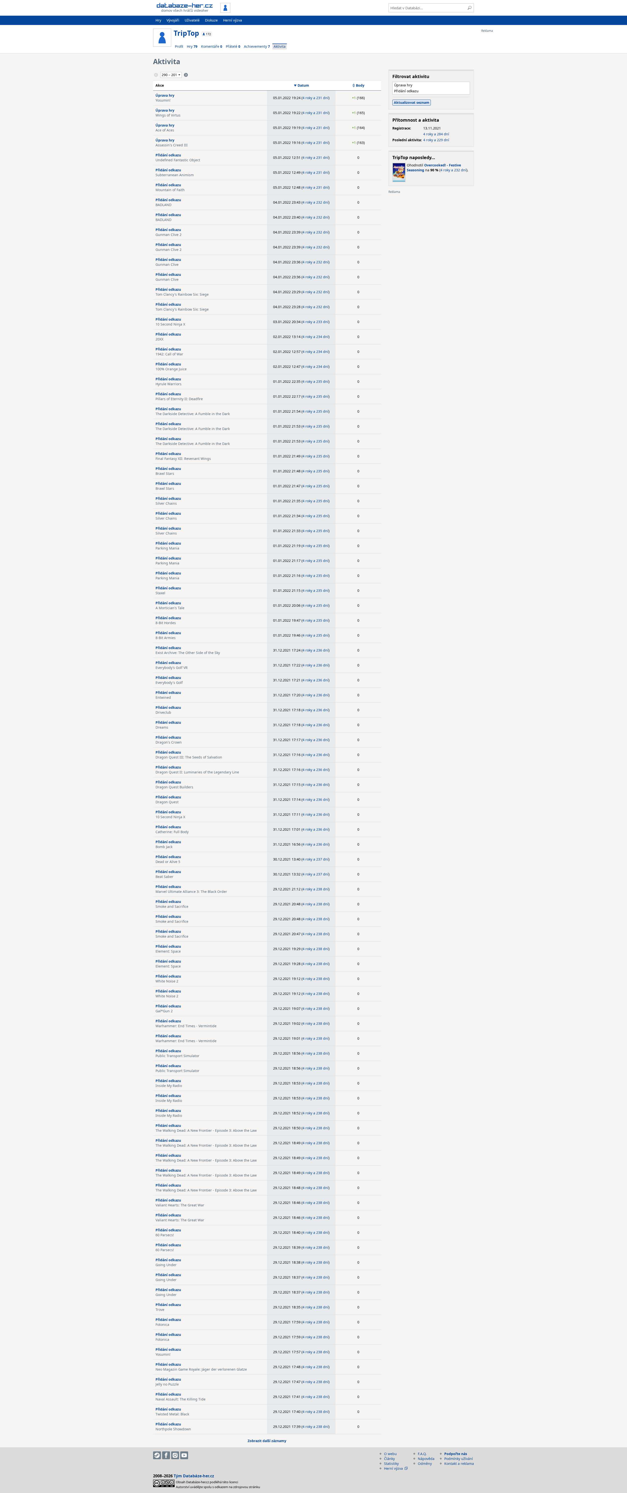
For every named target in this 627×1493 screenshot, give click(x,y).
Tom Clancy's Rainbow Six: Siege (182, 294)
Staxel (160, 593)
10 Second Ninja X (170, 324)
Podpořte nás (455, 1453)
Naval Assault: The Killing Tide (180, 1399)
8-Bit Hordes (166, 622)
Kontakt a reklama (459, 1463)
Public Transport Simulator (177, 1055)
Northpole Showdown (173, 1429)
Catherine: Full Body (172, 831)
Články (389, 1458)
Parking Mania (167, 548)
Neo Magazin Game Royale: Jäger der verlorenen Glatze (201, 1369)
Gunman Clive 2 (168, 234)
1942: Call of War (169, 354)
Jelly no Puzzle (167, 1384)
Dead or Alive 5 (168, 861)
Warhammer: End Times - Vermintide (186, 1026)
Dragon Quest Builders (174, 787)
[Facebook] (166, 1455)
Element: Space (168, 951)
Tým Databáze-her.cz (194, 1476)
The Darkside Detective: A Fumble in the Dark (193, 413)
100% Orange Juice (171, 369)
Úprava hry (165, 95)
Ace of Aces (165, 130)
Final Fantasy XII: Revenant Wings (183, 458)
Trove (160, 1309)
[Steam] (157, 1455)
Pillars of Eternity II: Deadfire (179, 399)
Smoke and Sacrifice (172, 906)
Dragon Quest (167, 802)
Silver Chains (166, 503)
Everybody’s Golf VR (172, 667)
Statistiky (391, 1463)
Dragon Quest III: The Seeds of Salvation (189, 757)
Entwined (163, 697)
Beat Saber (164, 876)
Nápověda (426, 1458)
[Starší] (186, 75)
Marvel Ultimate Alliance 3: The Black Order (191, 891)
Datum (303, 85)
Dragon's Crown (169, 742)
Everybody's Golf (169, 682)
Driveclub (163, 712)
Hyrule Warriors (168, 384)
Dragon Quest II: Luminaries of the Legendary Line (197, 772)
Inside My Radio (169, 1085)
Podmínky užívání (458, 1458)
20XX (159, 339)
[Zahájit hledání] (469, 8)
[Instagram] (175, 1455)
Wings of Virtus (168, 115)
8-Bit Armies (166, 637)
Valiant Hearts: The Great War (180, 1205)
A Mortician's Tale (170, 608)
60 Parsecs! (165, 1235)
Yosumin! (163, 100)
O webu (390, 1453)
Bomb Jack (164, 846)
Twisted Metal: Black (172, 1414)
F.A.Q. (422, 1453)
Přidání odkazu (168, 155)
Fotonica (162, 1324)
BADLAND (163, 204)
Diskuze (211, 20)
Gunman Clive (167, 264)
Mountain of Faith (170, 189)
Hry (158, 20)
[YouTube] (184, 1455)
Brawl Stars (165, 473)
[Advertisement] (500, 106)
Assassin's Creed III (172, 145)
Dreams (162, 727)
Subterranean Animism (175, 175)
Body (360, 85)
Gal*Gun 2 (164, 1011)
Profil (179, 46)
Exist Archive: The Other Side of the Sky (188, 652)
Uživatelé (192, 20)
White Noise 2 (167, 981)
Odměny (425, 1463)
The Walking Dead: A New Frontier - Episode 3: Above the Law (206, 1130)
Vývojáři (173, 20)
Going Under (166, 1264)
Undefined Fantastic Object (178, 160)
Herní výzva (232, 20)
